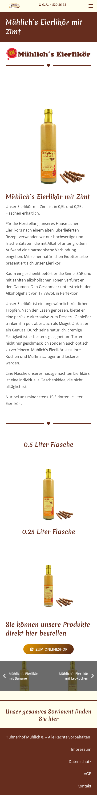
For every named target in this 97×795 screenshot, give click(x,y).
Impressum (81, 749)
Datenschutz (80, 761)
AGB (87, 773)
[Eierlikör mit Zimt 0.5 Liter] (48, 134)
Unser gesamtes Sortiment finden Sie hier (48, 715)
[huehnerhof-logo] (14, 5)
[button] (90, 6)
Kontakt (84, 786)
